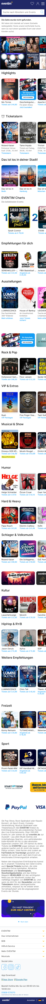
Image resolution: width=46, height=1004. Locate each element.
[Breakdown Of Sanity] (32, 61)
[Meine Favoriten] (32, 3)
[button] (23, 922)
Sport (5, 744)
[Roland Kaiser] (13, 44)
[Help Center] (23, 908)
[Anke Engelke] (32, 44)
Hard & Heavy (11, 501)
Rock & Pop (9, 352)
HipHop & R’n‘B (11, 624)
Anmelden (31, 1000)
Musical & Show (12, 424)
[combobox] (21, 12)
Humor (6, 467)
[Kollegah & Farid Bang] (13, 61)
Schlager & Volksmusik (17, 535)
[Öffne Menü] (43, 3)
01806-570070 (8, 992)
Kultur (5, 590)
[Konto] (38, 3)
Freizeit (6, 705)
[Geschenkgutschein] (18, 340)
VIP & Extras (9, 386)
